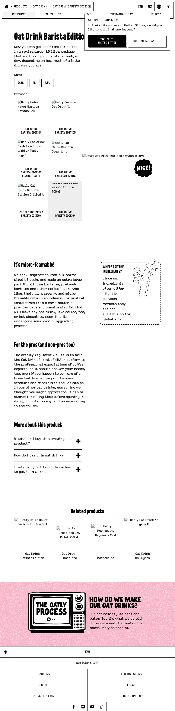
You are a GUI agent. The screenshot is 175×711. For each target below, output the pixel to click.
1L (34, 83)
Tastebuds (53, 14)
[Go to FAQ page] (140, 6)
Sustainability (87, 663)
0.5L (21, 83)
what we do (124, 618)
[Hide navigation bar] (168, 6)
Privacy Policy (43, 696)
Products (20, 6)
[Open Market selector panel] (158, 6)
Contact (44, 685)
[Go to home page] (6, 6)
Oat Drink (40, 6)
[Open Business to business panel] (149, 6)
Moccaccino (105, 558)
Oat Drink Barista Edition (72, 6)
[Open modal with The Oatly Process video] (57, 613)
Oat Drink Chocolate (69, 556)
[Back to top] (5, 651)
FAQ (87, 651)
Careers (44, 674)
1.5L (47, 83)
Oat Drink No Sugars (142, 556)
